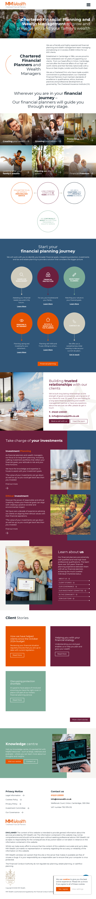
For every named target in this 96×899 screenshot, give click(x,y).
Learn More (21, 306)
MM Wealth (16, 5)
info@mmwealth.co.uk (65, 416)
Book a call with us (59, 421)
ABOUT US (63, 579)
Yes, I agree (63, 889)
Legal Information (13, 795)
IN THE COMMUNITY (66, 595)
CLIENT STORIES (65, 583)
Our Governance (13, 812)
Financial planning (48, 364)
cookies (66, 879)
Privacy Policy (11, 804)
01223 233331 (59, 412)
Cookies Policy (12, 800)
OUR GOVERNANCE (66, 587)
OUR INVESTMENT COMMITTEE (71, 591)
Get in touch (74, 355)
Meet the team (79, 421)
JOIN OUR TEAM (65, 598)
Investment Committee (15, 808)
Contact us (30, 761)
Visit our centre (14, 761)
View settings (77, 889)
